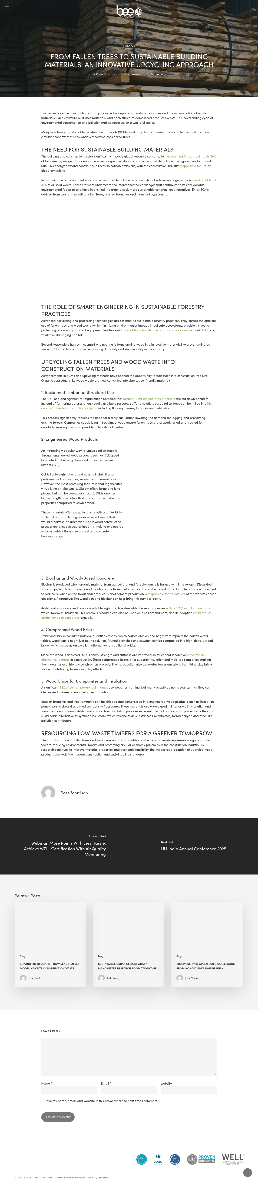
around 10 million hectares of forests (149, 399)
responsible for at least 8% (166, 594)
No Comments (134, 74)
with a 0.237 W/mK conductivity (188, 608)
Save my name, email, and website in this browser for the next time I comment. (101, 1101)
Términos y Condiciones (98, 1177)
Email (106, 1083)
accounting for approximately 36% (191, 156)
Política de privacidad (74, 1177)
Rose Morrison (106, 74)
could (197, 613)
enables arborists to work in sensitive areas (157, 330)
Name (46, 1083)
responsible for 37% (193, 166)
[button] (7, 8)
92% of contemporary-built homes (83, 687)
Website (166, 1083)
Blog (129, 46)
